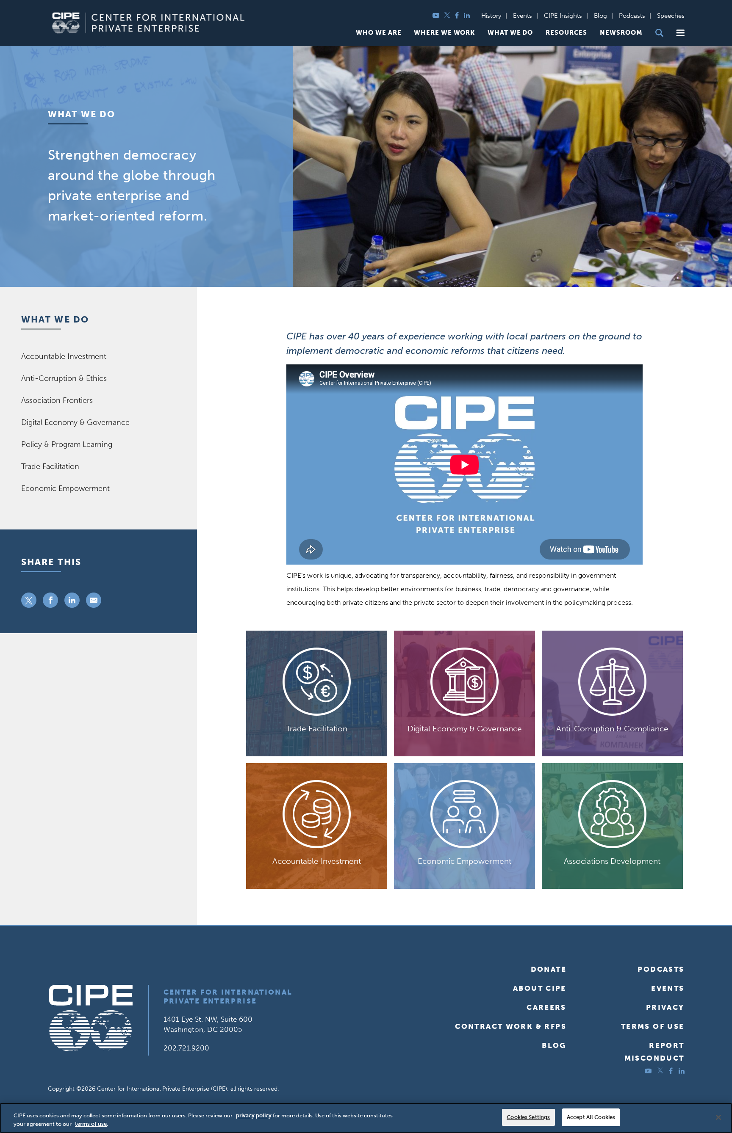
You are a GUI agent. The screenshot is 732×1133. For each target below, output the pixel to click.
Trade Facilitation (50, 466)
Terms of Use (653, 1026)
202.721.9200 (186, 1048)
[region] (366, 1118)
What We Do (510, 33)
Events (522, 15)
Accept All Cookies (591, 1117)
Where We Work (444, 33)
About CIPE (539, 988)
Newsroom (621, 33)
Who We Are (378, 33)
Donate (548, 969)
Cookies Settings (528, 1117)
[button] (680, 32)
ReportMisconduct (654, 1051)
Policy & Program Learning (66, 444)
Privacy (665, 1007)
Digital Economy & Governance (75, 422)
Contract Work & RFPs (510, 1026)
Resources (566, 33)
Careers (546, 1007)
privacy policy (254, 1115)
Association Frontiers (57, 400)
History (491, 15)
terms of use (91, 1124)
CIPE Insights (563, 15)
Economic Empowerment (65, 488)
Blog (600, 15)
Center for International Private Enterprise (228, 996)
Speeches (671, 15)
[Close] (718, 1117)
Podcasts (632, 15)
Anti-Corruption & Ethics (64, 378)
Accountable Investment (63, 356)
